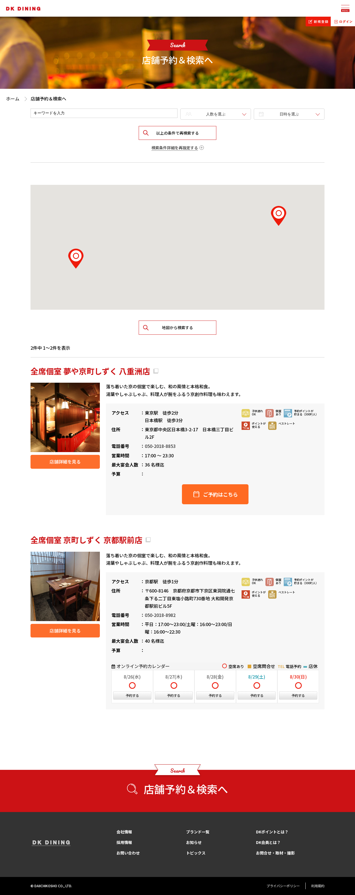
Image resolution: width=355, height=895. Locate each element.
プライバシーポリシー (283, 885)
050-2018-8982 (160, 615)
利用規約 (317, 885)
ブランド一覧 (197, 832)
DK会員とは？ (268, 842)
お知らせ (194, 842)
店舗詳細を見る (65, 461)
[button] (278, 216)
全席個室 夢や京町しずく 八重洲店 (90, 371)
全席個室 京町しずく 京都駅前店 (86, 539)
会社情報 (124, 832)
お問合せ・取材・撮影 (275, 853)
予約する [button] (132, 695)
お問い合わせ (128, 853)
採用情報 (124, 842)
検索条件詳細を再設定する (174, 147)
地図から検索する (177, 327)
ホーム (12, 98)
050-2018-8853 (160, 446)
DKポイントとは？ (272, 832)
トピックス (196, 853)
